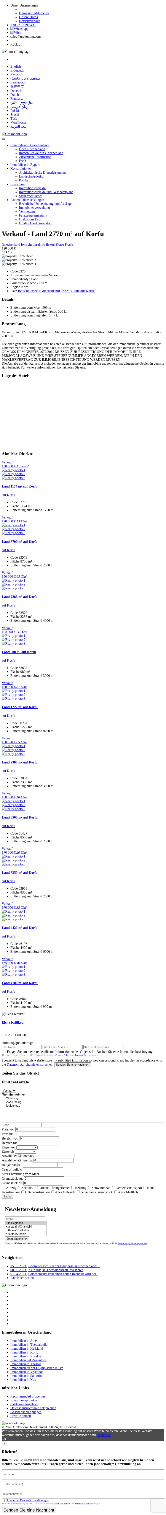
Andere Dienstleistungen (27, 200)
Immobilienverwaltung (34, 207)
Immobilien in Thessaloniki (29, 1344)
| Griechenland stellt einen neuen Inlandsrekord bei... (54, 1274)
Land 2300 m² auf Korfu (20, 762)
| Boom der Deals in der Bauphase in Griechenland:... (55, 1266)
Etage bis (8, 1151)
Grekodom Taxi (30, 219)
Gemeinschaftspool (129, 1188)
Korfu (69, 244)
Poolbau (24, 180)
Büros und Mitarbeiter (34, 13)
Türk (13, 118)
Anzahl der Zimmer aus (18, 1156)
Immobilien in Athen (24, 1340)
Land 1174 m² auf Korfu (19, 486)
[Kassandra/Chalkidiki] (25, 1227)
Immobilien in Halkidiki (26, 1348)
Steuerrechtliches (30, 196)
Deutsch (16, 91)
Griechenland (11, 244)
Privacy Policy (62, 1055)
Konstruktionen (21, 168)
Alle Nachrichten (22, 1278)
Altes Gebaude (65, 1192)
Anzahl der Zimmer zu (17, 1160)
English (15, 66)
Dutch (14, 94)
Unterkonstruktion (37, 1192)
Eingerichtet (61, 1188)
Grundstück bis (12, 1183)
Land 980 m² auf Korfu (19, 652)
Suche (7, 1196)
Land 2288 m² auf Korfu (20, 596)
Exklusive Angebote (24, 1404)
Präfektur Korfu (53, 244)
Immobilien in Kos (23, 1379)
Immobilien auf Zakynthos (28, 1360)
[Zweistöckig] (16, 1102)
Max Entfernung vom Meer (20, 1174)
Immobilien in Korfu (24, 1352)
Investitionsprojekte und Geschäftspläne (46, 192)
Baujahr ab (9, 1165)
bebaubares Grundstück (96, 1192)
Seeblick (27, 1188)
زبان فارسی (19, 107)
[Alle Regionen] (25, 1223)
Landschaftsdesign (31, 176)
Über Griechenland (32, 149)
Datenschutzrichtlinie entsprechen (30, 1064)
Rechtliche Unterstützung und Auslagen (46, 203)
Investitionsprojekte (32, 188)
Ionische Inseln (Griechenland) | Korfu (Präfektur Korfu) (56, 291)
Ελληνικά (17, 70)
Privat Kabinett (20, 1416)
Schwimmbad (101, 1188)
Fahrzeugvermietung (33, 215)
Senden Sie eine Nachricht (72, 1064)
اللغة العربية (18, 126)
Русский (16, 74)
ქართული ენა (21, 102)
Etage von (9, 1147)
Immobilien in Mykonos (26, 1372)
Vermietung (27, 211)
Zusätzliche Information (35, 157)
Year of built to (12, 1169)
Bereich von (10, 1138)
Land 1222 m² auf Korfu (20, 707)
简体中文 (17, 86)
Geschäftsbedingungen (26, 1412)
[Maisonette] (16, 1106)
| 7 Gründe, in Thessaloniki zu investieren (46, 1270)
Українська (18, 122)
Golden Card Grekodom (35, 223)
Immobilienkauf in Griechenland (41, 153)
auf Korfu (8, 495)
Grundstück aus (12, 1178)
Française (16, 98)
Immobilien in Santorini (26, 1376)
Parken (43, 1188)
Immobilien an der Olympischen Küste (36, 1368)
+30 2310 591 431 (23, 25)
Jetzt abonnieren (17, 1238)
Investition (17, 184)
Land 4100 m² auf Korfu (20, 983)
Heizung (80, 1188)
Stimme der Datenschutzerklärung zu (27, 1500)
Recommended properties (27, 1396)
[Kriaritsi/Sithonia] (25, 1234)
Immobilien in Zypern (25, 164)
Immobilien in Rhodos (25, 1356)
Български (18, 82)
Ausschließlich (128, 1192)
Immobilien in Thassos (25, 1364)
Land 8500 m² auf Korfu (20, 817)
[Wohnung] (16, 1098)
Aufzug (11, 1188)
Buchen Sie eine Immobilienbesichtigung (125, 1051)
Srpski (14, 114)
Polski (14, 111)
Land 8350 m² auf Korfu (20, 872)
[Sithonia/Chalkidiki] (25, 1230)
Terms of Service (83, 1055)
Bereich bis (9, 1143)
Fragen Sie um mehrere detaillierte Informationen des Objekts (49, 1051)
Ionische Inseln (31, 244)
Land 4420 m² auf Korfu (20, 928)
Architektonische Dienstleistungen (42, 172)
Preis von (8, 1129)
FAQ (22, 161)
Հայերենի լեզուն (25, 78)
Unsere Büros (28, 17)
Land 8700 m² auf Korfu (20, 541)
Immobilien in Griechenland (29, 145)
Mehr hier (104, 1435)
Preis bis (7, 1134)
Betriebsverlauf (29, 21)
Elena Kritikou (13, 1022)
